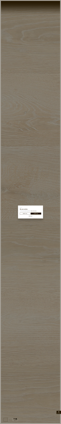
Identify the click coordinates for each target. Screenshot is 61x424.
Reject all (25, 213)
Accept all (36, 213)
